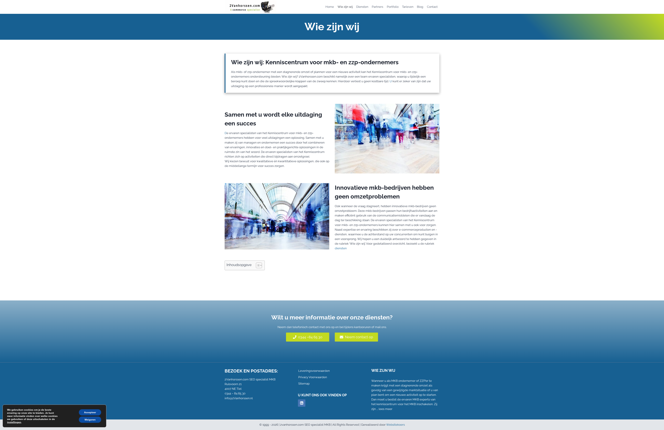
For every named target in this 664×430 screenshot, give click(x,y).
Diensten (362, 6)
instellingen (14, 422)
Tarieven (407, 6)
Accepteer (90, 412)
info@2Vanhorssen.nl (239, 398)
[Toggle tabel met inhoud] (257, 265)
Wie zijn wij (345, 6)
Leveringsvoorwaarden (314, 370)
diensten (341, 248)
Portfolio (393, 6)
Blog (420, 6)
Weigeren (90, 419)
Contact (432, 6)
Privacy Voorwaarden (312, 377)
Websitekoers (395, 424)
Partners (377, 6)
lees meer (385, 409)
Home (329, 6)
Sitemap (304, 383)
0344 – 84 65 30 (235, 393)
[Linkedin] (301, 403)
